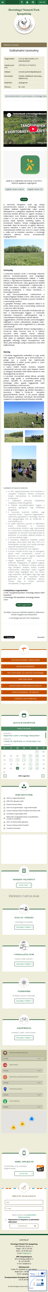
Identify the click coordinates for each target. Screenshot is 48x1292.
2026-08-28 (21, 734)
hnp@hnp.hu (26, 1253)
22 (37, 764)
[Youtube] (27, 2)
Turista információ (14, 1101)
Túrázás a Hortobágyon (25, 699)
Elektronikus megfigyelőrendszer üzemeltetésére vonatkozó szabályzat (22, 818)
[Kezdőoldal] (24, 25)
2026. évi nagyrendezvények (15, 798)
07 (30, 756)
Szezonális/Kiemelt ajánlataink (25, 660)
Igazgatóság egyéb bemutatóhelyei (25, 686)
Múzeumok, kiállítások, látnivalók (18, 1052)
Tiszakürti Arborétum (13, 828)
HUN (40, 2)
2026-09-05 (22, 740)
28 (30, 768)
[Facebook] (21, 2)
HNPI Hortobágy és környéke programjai (25, 673)
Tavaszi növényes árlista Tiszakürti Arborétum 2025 (23, 811)
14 (30, 760)
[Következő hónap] (43, 775)
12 (17, 760)
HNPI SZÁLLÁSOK (25, 679)
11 (11, 760)
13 (24, 760)
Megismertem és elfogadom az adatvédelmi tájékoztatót (23, 1221)
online (5, 600)
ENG (44, 2)
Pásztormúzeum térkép (14, 804)
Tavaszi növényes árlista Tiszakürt (17, 825)
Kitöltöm (23, 885)
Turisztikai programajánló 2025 (16, 814)
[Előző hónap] (5, 775)
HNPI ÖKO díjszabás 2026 (14, 801)
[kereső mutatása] (33, 2)
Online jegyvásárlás (25, 666)
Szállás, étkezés (13, 1065)
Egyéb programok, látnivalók (25, 692)
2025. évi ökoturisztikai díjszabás (17, 822)
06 (24, 756)
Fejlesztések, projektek (15, 1089)
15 (37, 760)
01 (37, 752)
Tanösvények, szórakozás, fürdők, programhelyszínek (23, 1077)
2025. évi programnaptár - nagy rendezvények (21, 808)
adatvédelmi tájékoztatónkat (27, 1216)
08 (37, 756)
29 (37, 768)
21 (30, 764)
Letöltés (23, 1173)
